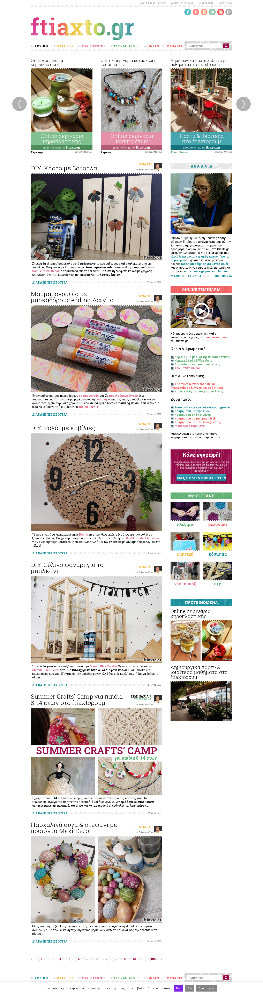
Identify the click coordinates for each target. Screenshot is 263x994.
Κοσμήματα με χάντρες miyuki (196, 418)
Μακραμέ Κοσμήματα (190, 425)
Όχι (190, 988)
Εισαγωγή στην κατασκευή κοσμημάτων (202, 407)
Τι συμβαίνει (179, 152)
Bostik (83, 534)
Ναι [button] (178, 988)
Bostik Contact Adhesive (142, 538)
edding (102, 399)
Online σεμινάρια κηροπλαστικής (47, 62)
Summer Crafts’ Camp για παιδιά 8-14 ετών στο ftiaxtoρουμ (77, 699)
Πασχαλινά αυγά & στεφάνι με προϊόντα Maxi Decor (74, 828)
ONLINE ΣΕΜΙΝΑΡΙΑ (165, 46)
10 (115, 959)
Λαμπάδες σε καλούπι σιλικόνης (197, 364)
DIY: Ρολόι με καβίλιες (63, 428)
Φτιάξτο (145, 164)
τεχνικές (202, 256)
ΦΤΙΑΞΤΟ (65, 46)
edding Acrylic (89, 395)
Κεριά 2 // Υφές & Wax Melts (193, 360)
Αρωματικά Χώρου (188, 368)
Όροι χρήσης (207, 988)
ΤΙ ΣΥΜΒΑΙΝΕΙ (126, 46)
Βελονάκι (217, 524)
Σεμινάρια (38, 152)
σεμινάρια (178, 260)
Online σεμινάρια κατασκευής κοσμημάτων (128, 62)
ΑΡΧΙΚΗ (41, 46)
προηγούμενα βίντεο (123, 395)
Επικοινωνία (225, 2)
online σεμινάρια (218, 337)
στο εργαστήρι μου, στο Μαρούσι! (207, 271)
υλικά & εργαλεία (183, 256)
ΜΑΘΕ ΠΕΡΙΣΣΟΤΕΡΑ (186, 276)
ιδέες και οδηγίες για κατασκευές (205, 264)
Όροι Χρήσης (206, 2)
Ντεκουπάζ (185, 583)
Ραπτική (185, 554)
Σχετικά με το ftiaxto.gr (153, 2)
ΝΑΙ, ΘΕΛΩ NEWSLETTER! (201, 477)
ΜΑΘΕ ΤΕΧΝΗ (93, 46)
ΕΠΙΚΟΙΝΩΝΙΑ (221, 276)
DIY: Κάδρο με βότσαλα (64, 168)
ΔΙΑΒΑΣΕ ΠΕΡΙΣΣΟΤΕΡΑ (50, 282)
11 (124, 959)
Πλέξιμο (185, 524)
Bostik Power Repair (46, 271)
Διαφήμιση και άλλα (182, 2)
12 (134, 959)
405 (152, 959)
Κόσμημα (218, 554)
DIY (217, 583)
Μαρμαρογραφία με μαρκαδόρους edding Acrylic (72, 297)
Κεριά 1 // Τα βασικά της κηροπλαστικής (202, 357)
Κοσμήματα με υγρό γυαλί (193, 411)
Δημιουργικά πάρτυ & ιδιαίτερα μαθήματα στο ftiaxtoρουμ (199, 62)
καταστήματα (218, 256)
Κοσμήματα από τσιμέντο (193, 414)
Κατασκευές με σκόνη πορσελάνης (199, 391)
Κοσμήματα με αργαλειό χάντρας (198, 422)
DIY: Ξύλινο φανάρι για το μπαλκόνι (67, 568)
